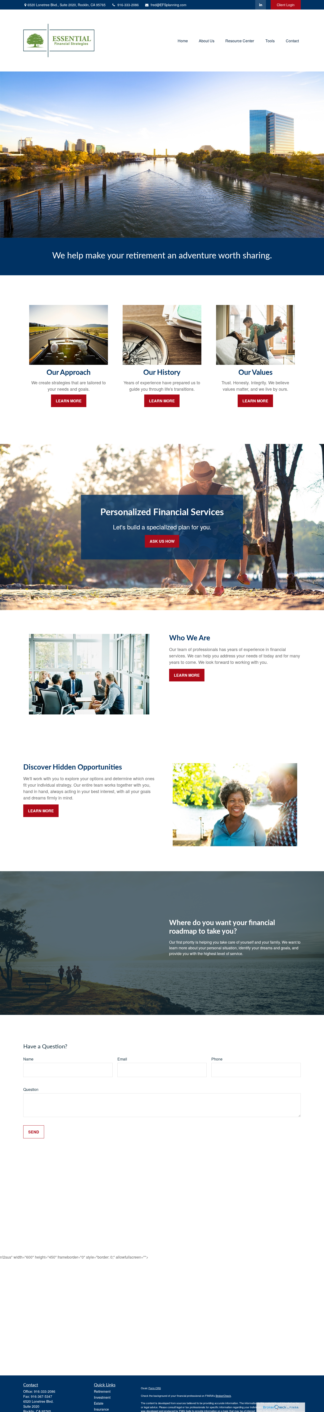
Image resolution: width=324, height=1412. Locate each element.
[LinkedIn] (260, 5)
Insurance (101, 1409)
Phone (216, 1059)
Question (30, 1089)
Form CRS (154, 1388)
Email (122, 1059)
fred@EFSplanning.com (168, 4)
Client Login (286, 4)
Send (33, 1132)
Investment (102, 1397)
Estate (98, 1403)
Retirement (102, 1391)
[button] (183, 40)
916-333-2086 (128, 4)
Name (28, 1059)
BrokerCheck (223, 1396)
